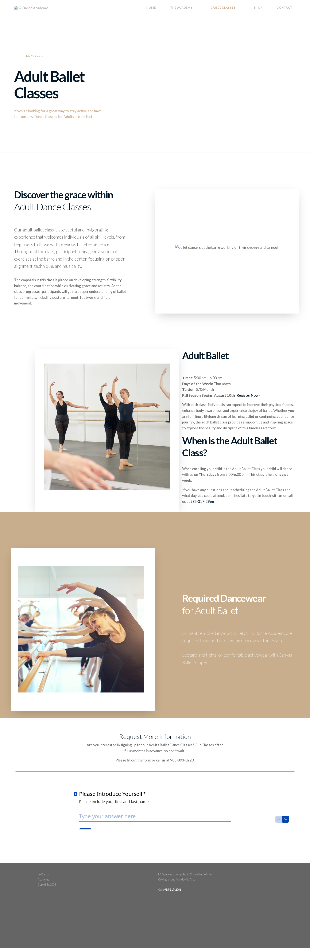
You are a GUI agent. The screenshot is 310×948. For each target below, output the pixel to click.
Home (151, 7)
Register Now (248, 395)
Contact (284, 7)
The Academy (181, 7)
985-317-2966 (202, 501)
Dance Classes (223, 7)
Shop (257, 7)
